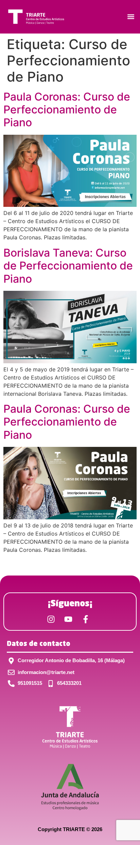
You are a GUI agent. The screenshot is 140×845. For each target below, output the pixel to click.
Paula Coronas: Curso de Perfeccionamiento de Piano (66, 109)
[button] (131, 16)
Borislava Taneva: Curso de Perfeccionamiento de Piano (68, 265)
